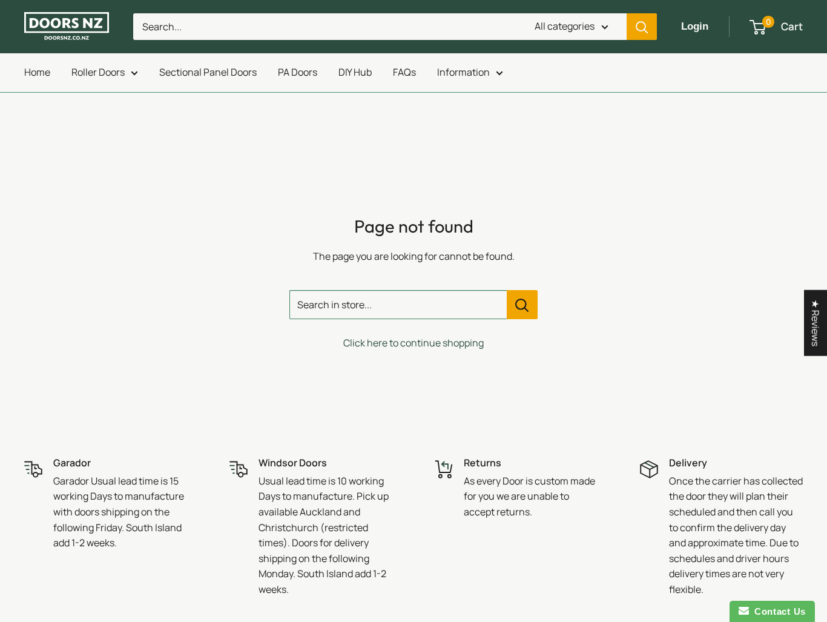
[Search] (642, 26)
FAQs (404, 72)
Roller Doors (98, 72)
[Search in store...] (522, 304)
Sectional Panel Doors (208, 72)
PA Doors (297, 72)
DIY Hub (355, 72)
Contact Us (777, 611)
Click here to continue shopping (413, 342)
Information (463, 72)
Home (37, 72)
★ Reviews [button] (815, 322)
